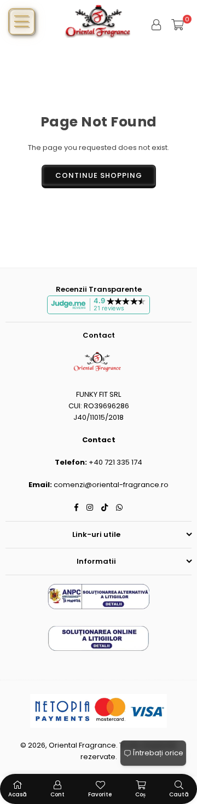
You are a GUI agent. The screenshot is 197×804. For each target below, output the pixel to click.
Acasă (17, 794)
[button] (177, 24)
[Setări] (156, 24)
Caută (179, 794)
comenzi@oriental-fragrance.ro (111, 484)
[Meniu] (21, 21)
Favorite (100, 794)
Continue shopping (98, 175)
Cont (57, 794)
